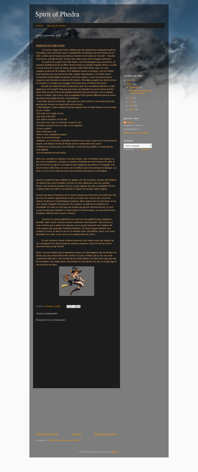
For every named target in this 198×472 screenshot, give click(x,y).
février (132, 109)
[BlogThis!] (70, 306)
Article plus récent (47, 434)
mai (131, 98)
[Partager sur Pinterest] (79, 306)
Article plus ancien (105, 434)
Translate (145, 149)
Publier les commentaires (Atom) (64, 440)
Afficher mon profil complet (136, 133)
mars (131, 106)
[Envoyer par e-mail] (68, 306)
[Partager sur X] (73, 306)
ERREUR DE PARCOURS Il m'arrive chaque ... (144, 92)
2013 (129, 84)
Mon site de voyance (56, 25)
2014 (129, 80)
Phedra (130, 122)
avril (131, 102)
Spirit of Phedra (57, 13)
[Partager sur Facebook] (76, 306)
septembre (134, 87)
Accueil (39, 25)
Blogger (114, 452)
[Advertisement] (76, 410)
